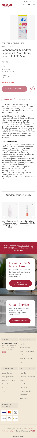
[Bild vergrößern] (22, 27)
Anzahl (5, 75)
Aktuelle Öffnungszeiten (21, 283)
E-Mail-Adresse (24, 246)
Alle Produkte (24, 355)
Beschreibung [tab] (8, 99)
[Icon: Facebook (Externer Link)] (20, 250)
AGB (3, 391)
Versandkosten (7, 373)
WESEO (32, 431)
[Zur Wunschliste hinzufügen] (32, 89)
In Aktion (22, 344)
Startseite (23, 373)
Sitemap (4, 387)
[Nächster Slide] (33, 217)
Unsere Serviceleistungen (25, 382)
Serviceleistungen (20, 321)
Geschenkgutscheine (26, 358)
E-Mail (4, 352)
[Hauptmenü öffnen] (33, 5)
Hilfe (21, 362)
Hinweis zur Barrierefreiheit (24, 396)
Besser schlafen (25, 348)
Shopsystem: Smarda (18, 436)
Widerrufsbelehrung (8, 380)
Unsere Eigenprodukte (27, 351)
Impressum (23, 387)
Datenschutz (6, 384)
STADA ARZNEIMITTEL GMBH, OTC (13, 43)
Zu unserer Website (26, 391)
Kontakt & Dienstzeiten (27, 377)
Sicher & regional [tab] (23, 99)
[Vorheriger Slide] (4, 217)
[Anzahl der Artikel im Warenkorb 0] (29, 5)
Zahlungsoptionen (8, 377)
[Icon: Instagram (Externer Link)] (22, 250)
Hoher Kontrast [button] (30, 2)
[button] (24, 5)
